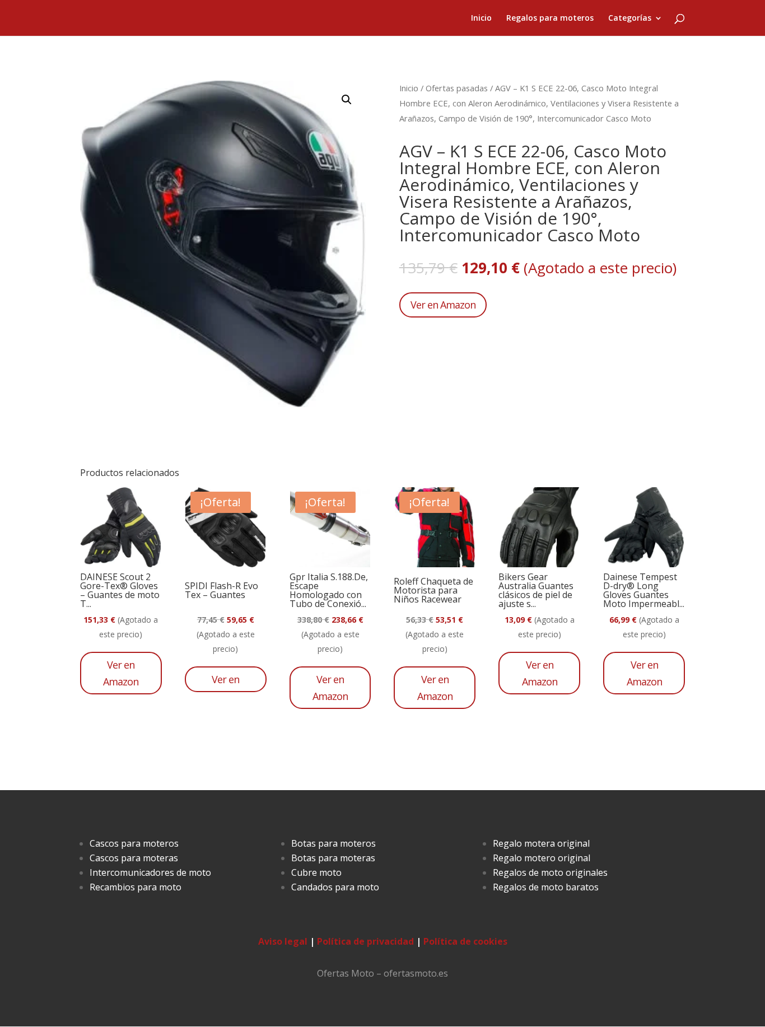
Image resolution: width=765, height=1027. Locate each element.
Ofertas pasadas (457, 88)
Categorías (629, 18)
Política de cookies (465, 941)
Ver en (225, 679)
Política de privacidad (365, 941)
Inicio (481, 18)
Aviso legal (282, 941)
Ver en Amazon (443, 304)
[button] (347, 100)
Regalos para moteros (550, 18)
